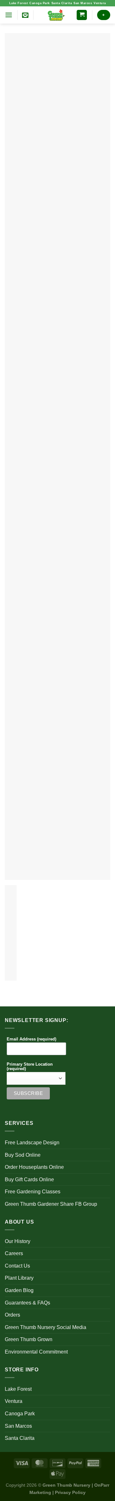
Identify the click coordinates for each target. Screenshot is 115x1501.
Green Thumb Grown (28, 1339)
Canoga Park (39, 3)
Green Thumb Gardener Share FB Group (51, 1204)
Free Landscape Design (32, 1142)
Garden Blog (19, 1290)
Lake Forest (18, 3)
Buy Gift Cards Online (29, 1179)
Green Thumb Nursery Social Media (45, 1327)
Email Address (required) (31, 1039)
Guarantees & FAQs (27, 1302)
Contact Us (17, 1266)
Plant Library (19, 1278)
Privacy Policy (70, 1492)
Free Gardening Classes (32, 1191)
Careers (14, 1253)
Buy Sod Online (23, 1155)
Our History (17, 1241)
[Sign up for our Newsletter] (25, 15)
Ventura (100, 3)
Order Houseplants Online (34, 1167)
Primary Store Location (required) (30, 1066)
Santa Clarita (61, 3)
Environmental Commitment (36, 1351)
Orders (12, 1315)
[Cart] (82, 15)
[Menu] (8, 15)
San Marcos (82, 3)
